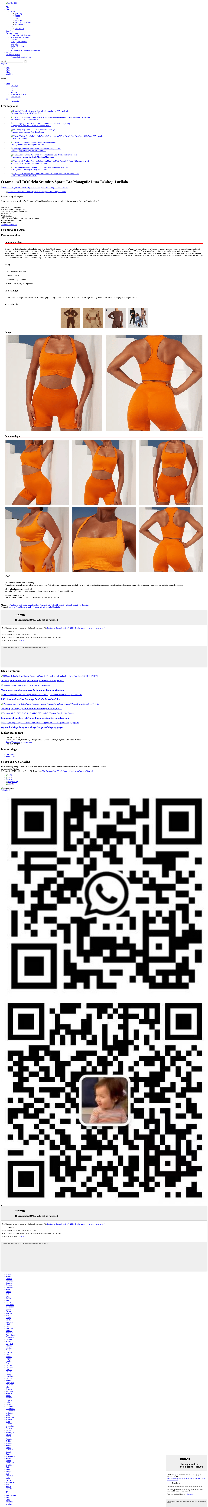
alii (12, 27)
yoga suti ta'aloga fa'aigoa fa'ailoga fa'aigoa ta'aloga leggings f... (33, 727)
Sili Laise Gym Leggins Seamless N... (25, 119)
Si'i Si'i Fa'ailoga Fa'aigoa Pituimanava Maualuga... (30, 163)
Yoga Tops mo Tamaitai (84, 771)
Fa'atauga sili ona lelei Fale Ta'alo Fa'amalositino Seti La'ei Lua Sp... (35, 718)
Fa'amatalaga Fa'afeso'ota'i (21, 57)
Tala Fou (9, 31)
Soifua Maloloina (17, 46)
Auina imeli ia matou (9, 225)
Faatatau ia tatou (12, 33)
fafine (13, 11)
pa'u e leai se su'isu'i (23, 22)
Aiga (8, 7)
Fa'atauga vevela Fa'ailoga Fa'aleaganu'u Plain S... (30, 169)
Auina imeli (5, 790)
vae (16, 18)
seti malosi (19, 20)
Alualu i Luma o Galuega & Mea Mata (25, 50)
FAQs (13, 48)
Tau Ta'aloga (47, 771)
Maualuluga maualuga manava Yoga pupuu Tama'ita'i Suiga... (32, 690)
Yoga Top (56, 771)
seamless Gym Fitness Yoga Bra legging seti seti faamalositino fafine (35, 607)
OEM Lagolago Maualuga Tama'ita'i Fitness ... (28, 151)
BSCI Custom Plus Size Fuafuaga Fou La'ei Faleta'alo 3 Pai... (31, 699)
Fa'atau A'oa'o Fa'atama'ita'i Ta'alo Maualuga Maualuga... (32, 157)
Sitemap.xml (10, 756)
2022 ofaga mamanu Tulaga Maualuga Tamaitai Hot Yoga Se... (32, 680)
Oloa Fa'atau (10, 754)
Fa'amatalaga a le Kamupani (21, 35)
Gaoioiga (14, 44)
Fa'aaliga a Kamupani (19, 42)
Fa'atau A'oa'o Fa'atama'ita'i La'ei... (24, 176)
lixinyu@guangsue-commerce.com (19, 742)
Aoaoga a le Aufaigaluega (20, 37)
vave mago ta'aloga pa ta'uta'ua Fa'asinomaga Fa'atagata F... (31, 708)
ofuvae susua (20, 24)
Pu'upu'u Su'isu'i (67, 771)
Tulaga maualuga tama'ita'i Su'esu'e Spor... (27, 113)
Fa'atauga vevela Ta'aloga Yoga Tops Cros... (27, 132)
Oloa (8, 9)
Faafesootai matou (13, 55)
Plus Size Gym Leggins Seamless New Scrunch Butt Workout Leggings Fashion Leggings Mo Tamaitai (49, 605)
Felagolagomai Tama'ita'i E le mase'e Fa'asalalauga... (31, 126)
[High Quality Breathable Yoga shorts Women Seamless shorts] (25, 685)
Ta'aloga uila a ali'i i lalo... (20, 138)
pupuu (17, 16)
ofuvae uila (19, 29)
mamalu (14, 40)
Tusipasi (9, 53)
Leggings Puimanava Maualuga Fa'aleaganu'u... (29, 144)
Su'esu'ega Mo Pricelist (10, 769)
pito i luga (19, 14)
